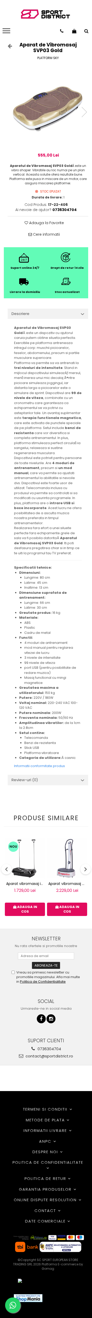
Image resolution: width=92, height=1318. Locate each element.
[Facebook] (41, 1018)
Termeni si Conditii (46, 1109)
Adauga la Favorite (46, 222)
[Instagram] (51, 1018)
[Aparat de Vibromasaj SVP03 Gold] (48, 106)
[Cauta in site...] (86, 31)
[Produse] (7, 32)
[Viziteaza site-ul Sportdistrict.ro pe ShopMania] (28, 1298)
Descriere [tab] (20, 313)
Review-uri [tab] (25, 779)
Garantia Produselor (46, 1189)
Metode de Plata (46, 1120)
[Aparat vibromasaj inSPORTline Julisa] (25, 858)
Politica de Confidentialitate (43, 981)
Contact (45, 1210)
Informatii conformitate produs (39, 765)
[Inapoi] (8, 46)
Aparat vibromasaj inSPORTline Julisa (25, 883)
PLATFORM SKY (48, 58)
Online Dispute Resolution (46, 1199)
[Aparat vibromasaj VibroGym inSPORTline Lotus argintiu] (67, 858)
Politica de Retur (46, 1178)
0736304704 (49, 1049)
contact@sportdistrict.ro (49, 1056)
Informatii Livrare (46, 1130)
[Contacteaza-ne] (61, 31)
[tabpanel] (48, 106)
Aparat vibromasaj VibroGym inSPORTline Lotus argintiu (67, 883)
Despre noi (46, 1151)
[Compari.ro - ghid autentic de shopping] (65, 1298)
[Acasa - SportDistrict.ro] (45, 14)
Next (84, 112)
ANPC (46, 1141)
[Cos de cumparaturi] (74, 31)
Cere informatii (46, 234)
